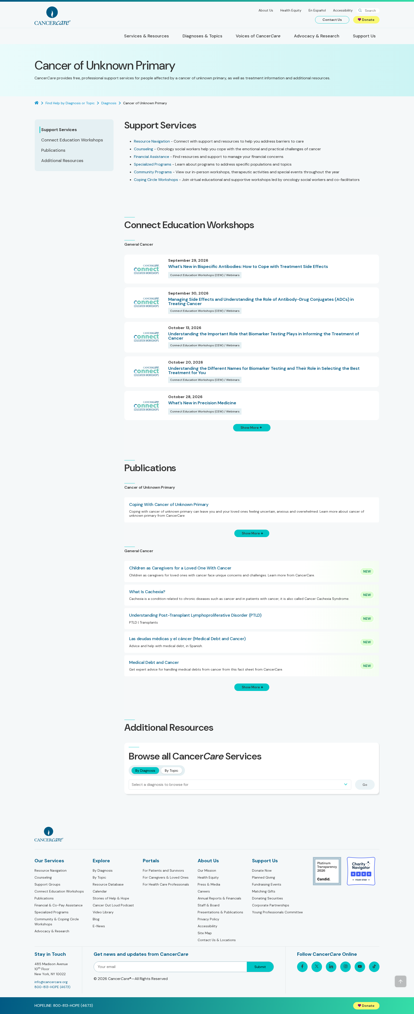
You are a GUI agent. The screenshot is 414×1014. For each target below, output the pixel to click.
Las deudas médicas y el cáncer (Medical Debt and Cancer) (187, 639)
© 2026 (131, 978)
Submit (260, 967)
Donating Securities (267, 898)
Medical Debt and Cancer (154, 662)
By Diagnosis (145, 770)
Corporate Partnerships (270, 905)
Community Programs (153, 171)
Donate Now (262, 870)
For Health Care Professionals (166, 884)
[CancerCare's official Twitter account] (316, 967)
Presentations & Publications (220, 912)
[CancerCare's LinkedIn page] (331, 967)
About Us (266, 10)
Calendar (100, 891)
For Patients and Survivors (163, 870)
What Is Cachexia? (147, 592)
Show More (250, 427)
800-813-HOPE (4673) (52, 987)
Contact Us (332, 19)
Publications (44, 898)
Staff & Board (208, 905)
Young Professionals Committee (277, 912)
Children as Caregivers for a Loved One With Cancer (180, 568)
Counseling (143, 148)
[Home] (52, 15)
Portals (151, 861)
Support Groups (47, 884)
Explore (101, 861)
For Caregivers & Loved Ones (166, 877)
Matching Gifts (263, 891)
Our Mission (207, 870)
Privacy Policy (208, 919)
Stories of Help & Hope (111, 898)
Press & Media (209, 884)
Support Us (265, 861)
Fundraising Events (266, 884)
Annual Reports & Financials (219, 898)
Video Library (103, 912)
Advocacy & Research (51, 931)
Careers (204, 891)
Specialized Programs (152, 164)
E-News (99, 926)
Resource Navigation (152, 141)
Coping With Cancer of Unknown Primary (168, 504)
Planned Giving (263, 877)
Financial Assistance (151, 156)
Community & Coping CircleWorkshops (56, 921)
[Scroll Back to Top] (400, 981)
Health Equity (290, 10)
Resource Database (108, 884)
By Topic (171, 770)
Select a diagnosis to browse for (160, 784)
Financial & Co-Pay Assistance (58, 905)
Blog (96, 919)
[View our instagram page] (345, 967)
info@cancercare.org (51, 982)
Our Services (49, 861)
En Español (317, 10)
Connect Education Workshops (59, 891)
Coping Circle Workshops (156, 179)
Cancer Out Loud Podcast (113, 905)
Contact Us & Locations (217, 940)
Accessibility (343, 10)
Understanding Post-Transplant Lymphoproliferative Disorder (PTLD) (195, 615)
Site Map (205, 933)
